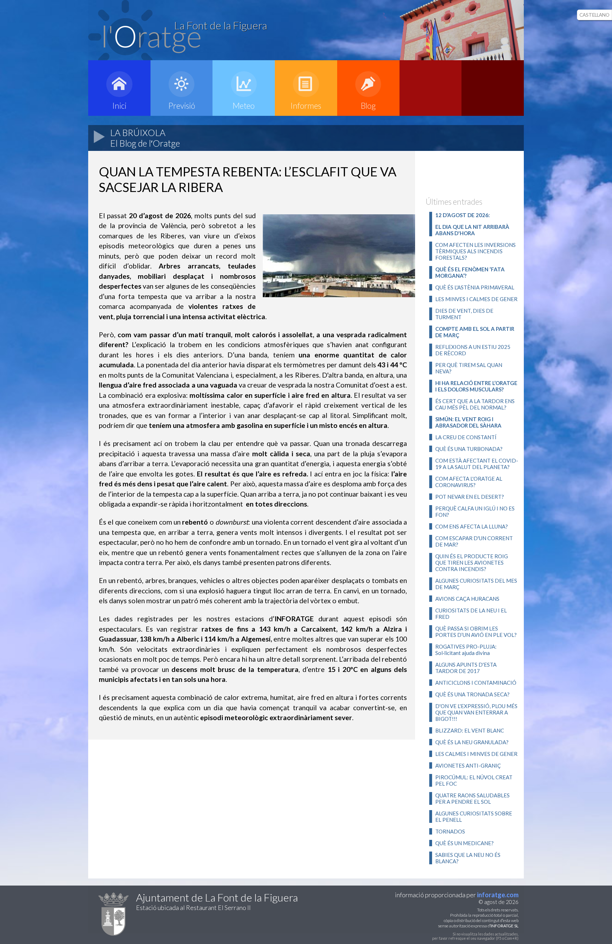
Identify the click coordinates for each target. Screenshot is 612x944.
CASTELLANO (594, 15)
